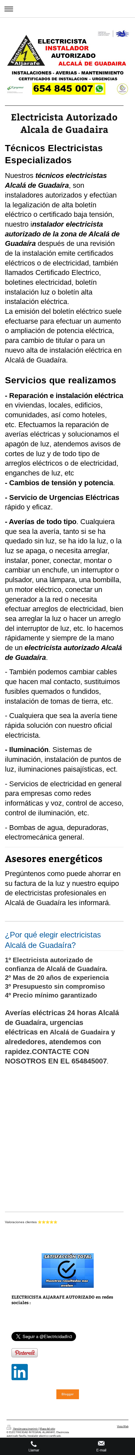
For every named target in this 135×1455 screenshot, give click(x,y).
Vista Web (122, 1426)
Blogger (68, 1394)
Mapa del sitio (47, 1428)
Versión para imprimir (25, 1428)
